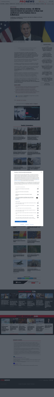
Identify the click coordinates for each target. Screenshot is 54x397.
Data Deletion (22, 224)
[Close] (41, 172)
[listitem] (27, 201)
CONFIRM (20, 221)
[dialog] (27, 198)
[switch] (37, 188)
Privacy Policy (32, 224)
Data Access (27, 224)
